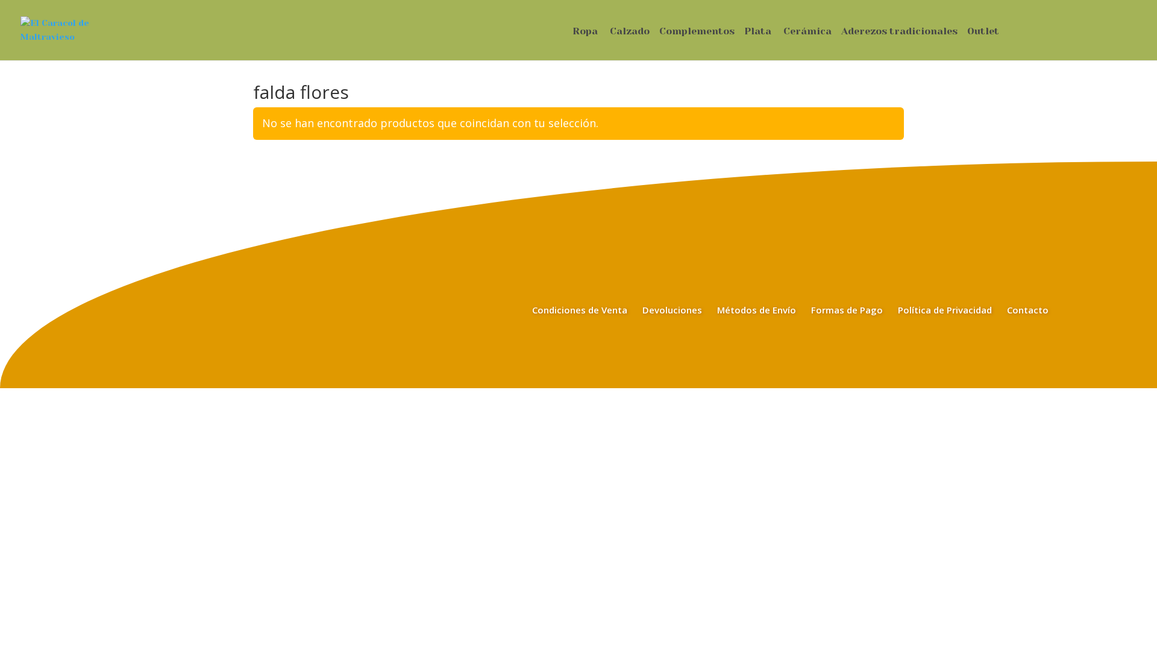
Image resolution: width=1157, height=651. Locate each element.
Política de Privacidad (945, 310)
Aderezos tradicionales (899, 32)
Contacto (1028, 310)
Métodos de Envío (756, 310)
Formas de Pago (847, 310)
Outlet (983, 32)
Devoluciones (672, 310)
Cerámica (807, 32)
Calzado (630, 32)
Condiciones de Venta (579, 310)
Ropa (585, 32)
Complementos (697, 32)
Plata (757, 32)
